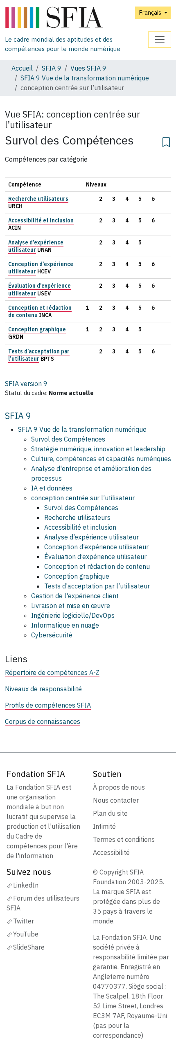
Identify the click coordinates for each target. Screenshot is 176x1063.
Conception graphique (37, 329)
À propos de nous (119, 787)
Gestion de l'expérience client (75, 596)
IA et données (51, 488)
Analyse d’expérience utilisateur (35, 246)
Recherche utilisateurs (38, 198)
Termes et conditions (124, 839)
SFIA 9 (51, 68)
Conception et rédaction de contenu (97, 566)
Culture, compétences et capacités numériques (101, 459)
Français (150, 12)
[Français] (76, 18)
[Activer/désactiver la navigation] (159, 39)
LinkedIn (25, 885)
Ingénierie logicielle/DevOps (73, 615)
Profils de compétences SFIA (48, 705)
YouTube (25, 934)
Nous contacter (116, 800)
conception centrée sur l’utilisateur (83, 498)
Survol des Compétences (68, 439)
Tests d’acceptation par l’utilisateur (39, 355)
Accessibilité (111, 852)
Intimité (104, 826)
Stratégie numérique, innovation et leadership (98, 449)
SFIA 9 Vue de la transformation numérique (84, 78)
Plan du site (110, 813)
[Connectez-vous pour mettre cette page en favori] (166, 140)
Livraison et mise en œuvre (70, 605)
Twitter (23, 921)
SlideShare (29, 947)
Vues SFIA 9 (88, 68)
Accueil (22, 68)
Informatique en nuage (65, 625)
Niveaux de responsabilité (43, 689)
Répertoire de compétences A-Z (52, 672)
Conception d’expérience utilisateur (96, 547)
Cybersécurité (51, 635)
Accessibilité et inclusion (41, 220)
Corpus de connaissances (42, 721)
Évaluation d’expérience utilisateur (95, 557)
